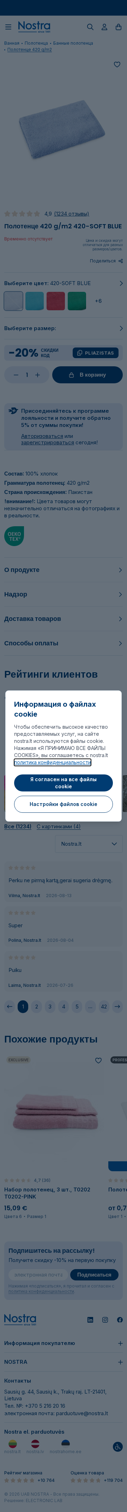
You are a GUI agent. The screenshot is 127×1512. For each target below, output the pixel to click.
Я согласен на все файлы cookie (63, 782)
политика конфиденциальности (52, 762)
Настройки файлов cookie (63, 804)
